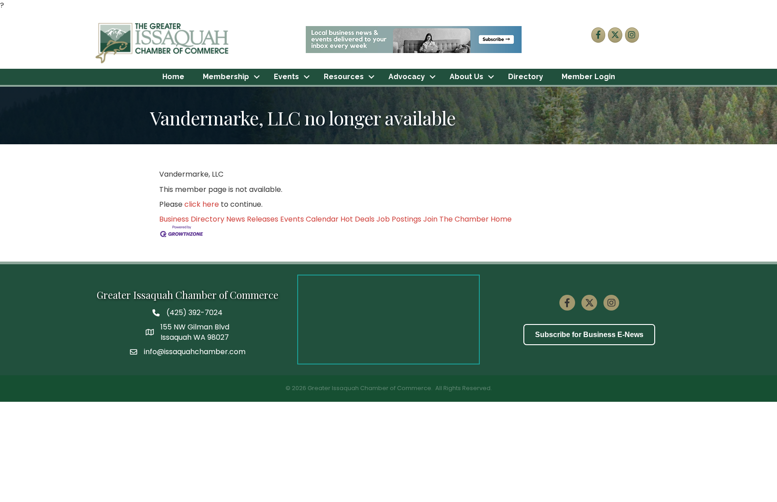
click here (201, 204)
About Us (466, 76)
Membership (226, 76)
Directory (525, 76)
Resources (344, 76)
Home (173, 76)
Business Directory (191, 219)
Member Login (588, 76)
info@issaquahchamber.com (195, 352)
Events (286, 76)
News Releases (252, 219)
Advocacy (406, 76)
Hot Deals (357, 219)
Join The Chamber (456, 219)
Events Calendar (309, 219)
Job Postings (398, 219)
